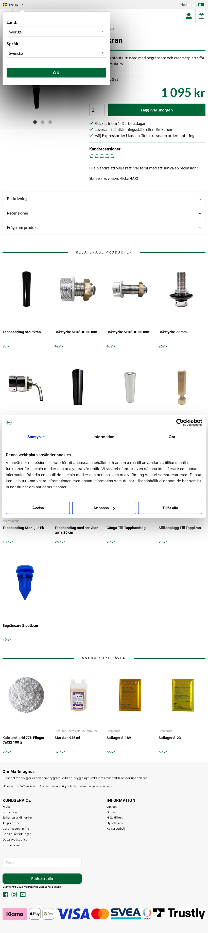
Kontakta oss (12, 845)
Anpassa (101, 508)
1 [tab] (35, 122)
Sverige (15, 5)
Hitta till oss (115, 817)
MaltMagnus (11, 521)
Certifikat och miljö (16, 828)
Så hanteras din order (17, 817)
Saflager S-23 (170, 738)
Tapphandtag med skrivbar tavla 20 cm (76, 530)
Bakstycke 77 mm (173, 332)
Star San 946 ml (67, 738)
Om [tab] (172, 437)
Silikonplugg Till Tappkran (180, 528)
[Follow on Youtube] (23, 895)
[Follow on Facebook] (5, 895)
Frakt (6, 806)
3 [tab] (50, 122)
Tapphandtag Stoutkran (22, 332)
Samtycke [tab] (36, 437)
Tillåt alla (170, 508)
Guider (111, 812)
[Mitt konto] (189, 16)
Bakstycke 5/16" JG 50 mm (128, 332)
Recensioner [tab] (17, 212)
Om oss (112, 806)
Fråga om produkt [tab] (22, 227)
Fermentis (113, 731)
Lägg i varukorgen (157, 109)
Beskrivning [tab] (17, 198)
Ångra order (11, 823)
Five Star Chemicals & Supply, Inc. (76, 731)
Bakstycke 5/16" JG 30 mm (76, 332)
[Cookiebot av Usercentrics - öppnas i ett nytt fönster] (180, 422)
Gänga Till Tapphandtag (126, 528)
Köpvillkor (10, 812)
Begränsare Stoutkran (20, 626)
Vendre (58, 886)
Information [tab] (104, 437)
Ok (56, 72)
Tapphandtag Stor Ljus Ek (23, 528)
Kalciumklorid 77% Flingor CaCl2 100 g (23, 740)
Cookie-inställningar (17, 834)
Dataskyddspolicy (15, 839)
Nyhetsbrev (115, 823)
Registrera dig (42, 878)
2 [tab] (42, 122)
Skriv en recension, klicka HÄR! (113, 178)
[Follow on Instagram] (14, 895)
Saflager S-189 (119, 738)
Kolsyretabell (116, 828)
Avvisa (38, 508)
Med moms (188, 4)
